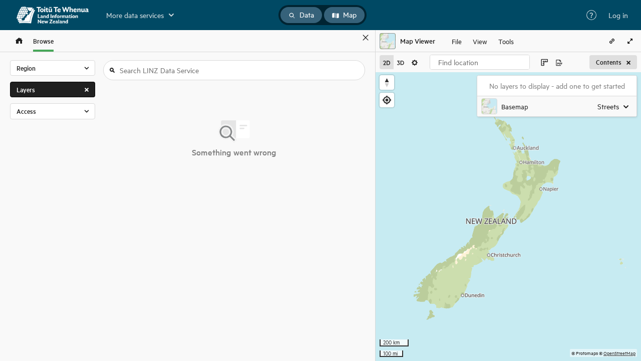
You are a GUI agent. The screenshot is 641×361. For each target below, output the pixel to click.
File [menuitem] (457, 41)
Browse (43, 41)
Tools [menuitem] (506, 41)
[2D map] (387, 62)
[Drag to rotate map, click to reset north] (387, 82)
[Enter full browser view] (630, 41)
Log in (618, 15)
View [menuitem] (480, 41)
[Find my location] (387, 100)
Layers (26, 89)
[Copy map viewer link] (612, 41)
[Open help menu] (591, 15)
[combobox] (480, 62)
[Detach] (351, 37)
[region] (508, 216)
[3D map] (401, 62)
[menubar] (483, 41)
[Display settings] (415, 62)
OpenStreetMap (619, 352)
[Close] (365, 37)
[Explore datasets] (19, 41)
